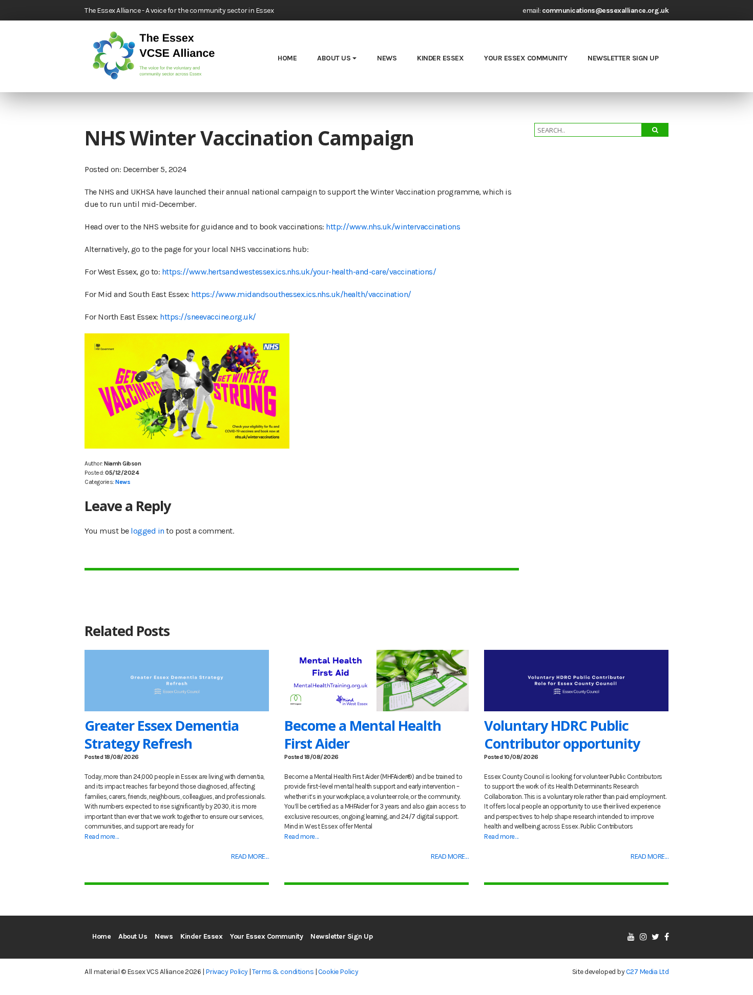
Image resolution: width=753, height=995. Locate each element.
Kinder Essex (440, 58)
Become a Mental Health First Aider (362, 734)
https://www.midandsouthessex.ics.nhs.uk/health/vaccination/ (301, 294)
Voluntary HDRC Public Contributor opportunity (562, 734)
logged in (147, 531)
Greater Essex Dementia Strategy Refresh (162, 734)
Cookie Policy (338, 971)
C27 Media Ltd (647, 971)
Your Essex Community (525, 58)
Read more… (101, 836)
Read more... (250, 856)
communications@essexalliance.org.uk (605, 10)
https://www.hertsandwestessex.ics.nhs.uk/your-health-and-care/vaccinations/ (299, 272)
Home (287, 58)
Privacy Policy (226, 971)
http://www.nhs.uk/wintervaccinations (393, 226)
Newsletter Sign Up (623, 58)
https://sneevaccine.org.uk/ (208, 317)
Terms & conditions (282, 971)
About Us (333, 58)
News (386, 58)
